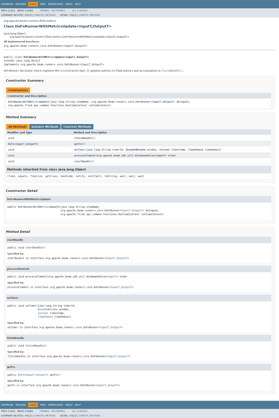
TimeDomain (195, 149)
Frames (44, 10)
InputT (156, 101)
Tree (43, 4)
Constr (38, 15)
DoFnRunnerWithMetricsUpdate (28, 101)
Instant (164, 149)
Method (50, 15)
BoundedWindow (136, 149)
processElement (84, 155)
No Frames (58, 10)
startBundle (82, 161)
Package (21, 4)
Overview (7, 4)
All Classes (79, 10)
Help (78, 4)
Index (69, 4)
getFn (78, 143)
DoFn (11, 143)
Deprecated (55, 4)
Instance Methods (45, 126)
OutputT (168, 101)
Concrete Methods (77, 126)
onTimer (79, 149)
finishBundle (83, 138)
